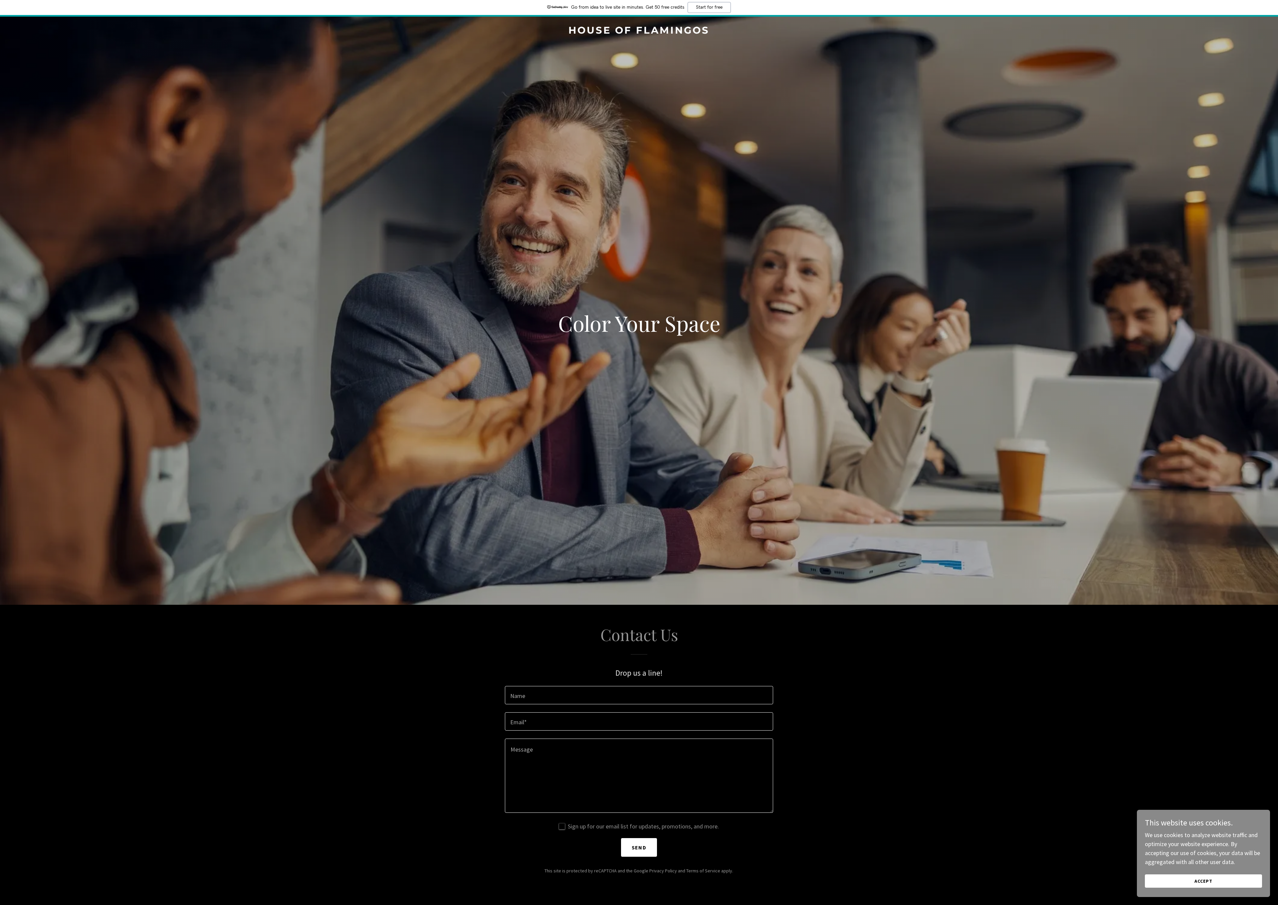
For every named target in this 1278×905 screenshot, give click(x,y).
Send (639, 847)
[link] (639, 31)
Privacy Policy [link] (663, 871)
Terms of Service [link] (703, 871)
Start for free (709, 7)
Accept (1203, 881)
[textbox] (639, 695)
